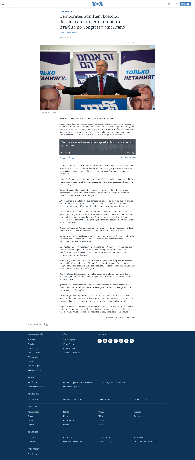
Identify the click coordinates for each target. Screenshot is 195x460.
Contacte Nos (33, 442)
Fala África (32, 383)
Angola (31, 344)
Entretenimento (140, 399)
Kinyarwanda (68, 421)
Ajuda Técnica (104, 437)
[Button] (132, 43)
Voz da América (70, 146)
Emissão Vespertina (36, 387)
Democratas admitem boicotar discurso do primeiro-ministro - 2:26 (92, 142)
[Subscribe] (126, 341)
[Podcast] (121, 341)
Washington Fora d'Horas (73, 399)
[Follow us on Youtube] (105, 341)
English (31, 425)
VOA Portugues (69, 340)
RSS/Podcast (68, 437)
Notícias (31, 340)
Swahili (101, 412)
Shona (101, 421)
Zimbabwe (138, 416)
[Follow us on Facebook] (100, 341)
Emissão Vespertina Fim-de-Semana (78, 383)
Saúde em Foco (104, 399)
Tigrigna (137, 412)
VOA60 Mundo (69, 348)
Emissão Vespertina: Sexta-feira (111, 383)
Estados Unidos (66, 11)
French (66, 412)
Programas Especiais (71, 387)
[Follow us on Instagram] (110, 341)
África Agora (33, 399)
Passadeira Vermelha (71, 353)
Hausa (65, 416)
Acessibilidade (139, 437)
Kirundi (66, 425)
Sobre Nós (32, 437)
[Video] (169, 4)
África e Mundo (34, 357)
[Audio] (176, 4)
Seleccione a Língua (106, 442)
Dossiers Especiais (35, 366)
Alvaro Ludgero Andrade (69, 33)
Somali (101, 425)
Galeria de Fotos (34, 370)
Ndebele (101, 416)
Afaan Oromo (33, 412)
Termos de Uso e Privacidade (145, 442)
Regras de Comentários (72, 442)
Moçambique (33, 348)
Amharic (31, 416)
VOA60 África (68, 344)
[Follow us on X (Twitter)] (116, 341)
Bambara (31, 421)
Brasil (30, 361)
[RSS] (132, 341)
